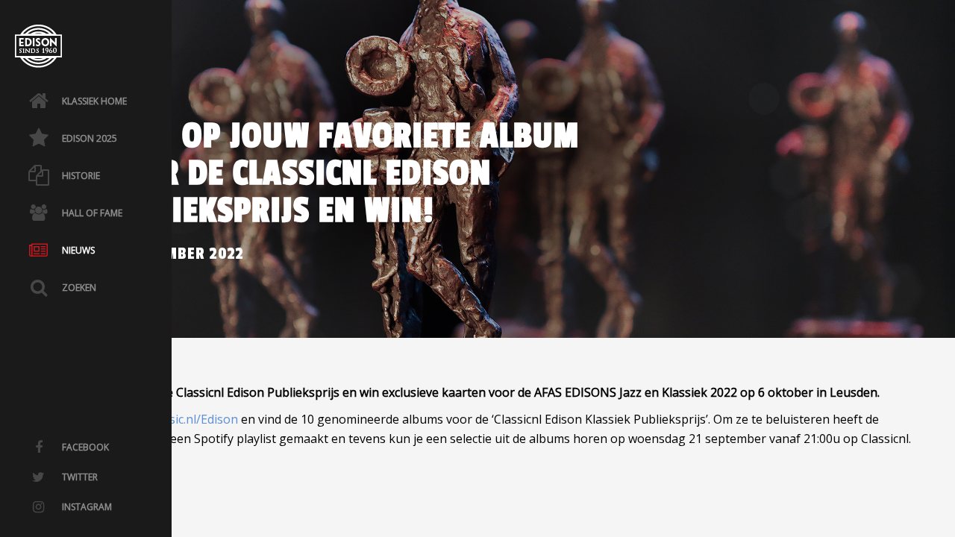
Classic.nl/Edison (192, 419)
